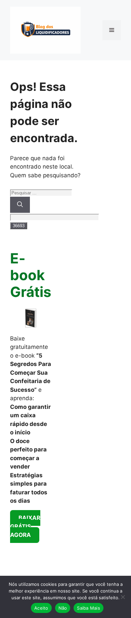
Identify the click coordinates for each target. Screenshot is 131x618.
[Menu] (111, 30)
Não (62, 608)
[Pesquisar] (20, 205)
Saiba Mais (88, 608)
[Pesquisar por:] (41, 192)
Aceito (41, 608)
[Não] (122, 597)
